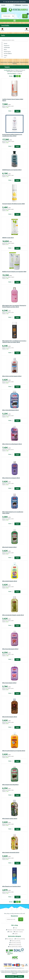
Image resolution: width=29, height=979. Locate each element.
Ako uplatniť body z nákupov (16, 946)
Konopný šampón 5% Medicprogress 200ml (13, 203)
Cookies (16, 933)
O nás (15, 928)
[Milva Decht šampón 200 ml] (14, 537)
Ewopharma (6, 45)
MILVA (5, 49)
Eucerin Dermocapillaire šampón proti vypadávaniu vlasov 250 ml (12, 135)
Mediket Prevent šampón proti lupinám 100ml (14, 271)
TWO (5, 57)
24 (19, 73)
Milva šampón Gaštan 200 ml (9, 818)
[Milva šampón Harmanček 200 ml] (14, 842)
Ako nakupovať (10, 938)
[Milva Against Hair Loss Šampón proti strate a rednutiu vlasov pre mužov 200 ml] (14, 330)
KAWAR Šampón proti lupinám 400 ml (11, 169)
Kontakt (3, 5)
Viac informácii (10, 976)
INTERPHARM (7, 47)
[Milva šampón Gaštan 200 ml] (14, 808)
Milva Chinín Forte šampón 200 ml (11, 478)
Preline (5, 55)
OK (20, 919)
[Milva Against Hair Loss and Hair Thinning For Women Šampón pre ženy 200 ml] (14, 295)
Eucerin (5, 43)
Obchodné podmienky (16, 942)
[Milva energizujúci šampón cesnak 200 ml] (14, 604)
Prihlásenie (18, 5)
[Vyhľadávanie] (13, 16)
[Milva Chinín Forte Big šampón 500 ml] (14, 433)
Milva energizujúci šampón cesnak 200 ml (13, 615)
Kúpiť (17, 111)
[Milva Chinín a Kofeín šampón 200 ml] (14, 366)
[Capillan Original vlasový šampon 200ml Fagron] (14, 89)
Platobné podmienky (15, 940)
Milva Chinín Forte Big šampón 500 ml (12, 444)
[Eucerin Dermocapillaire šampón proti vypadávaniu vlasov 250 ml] (14, 124)
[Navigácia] (4, 10)
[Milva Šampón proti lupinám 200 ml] (14, 876)
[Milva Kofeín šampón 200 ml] (14, 706)
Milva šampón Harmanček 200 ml (10, 852)
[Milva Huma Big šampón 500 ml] (14, 638)
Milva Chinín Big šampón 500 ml (10, 410)
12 (17, 73)
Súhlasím (20, 976)
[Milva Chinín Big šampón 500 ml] (14, 399)
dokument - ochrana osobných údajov (15, 929)
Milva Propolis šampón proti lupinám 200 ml (13, 750)
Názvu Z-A (18, 70)
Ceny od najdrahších (17, 71)
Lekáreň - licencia (19, 931)
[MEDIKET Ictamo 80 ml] (14, 227)
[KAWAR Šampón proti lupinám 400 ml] (14, 159)
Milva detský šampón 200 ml (9, 581)
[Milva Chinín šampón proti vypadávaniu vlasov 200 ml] (14, 501)
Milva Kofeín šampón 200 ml (9, 716)
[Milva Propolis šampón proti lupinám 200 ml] (14, 740)
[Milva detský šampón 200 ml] (14, 570)
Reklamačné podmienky (16, 944)
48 (21, 73)
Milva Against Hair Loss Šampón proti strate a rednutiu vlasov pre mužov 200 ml (14, 341)
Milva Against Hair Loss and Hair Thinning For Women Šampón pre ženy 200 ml (14, 306)
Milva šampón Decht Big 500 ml (10, 784)
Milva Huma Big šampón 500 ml (10, 649)
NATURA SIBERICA (8, 53)
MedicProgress (7, 51)
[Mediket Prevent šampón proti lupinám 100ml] (14, 261)
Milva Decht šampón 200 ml (9, 547)
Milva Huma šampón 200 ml (9, 683)
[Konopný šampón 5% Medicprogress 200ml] (14, 193)
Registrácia (25, 5)
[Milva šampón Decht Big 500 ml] (14, 774)
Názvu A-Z (12, 70)
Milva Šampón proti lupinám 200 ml (11, 886)
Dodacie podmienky (20, 938)
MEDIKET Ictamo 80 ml (8, 237)
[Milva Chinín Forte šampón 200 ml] (14, 467)
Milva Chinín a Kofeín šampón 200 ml (11, 376)
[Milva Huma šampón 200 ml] (14, 672)
